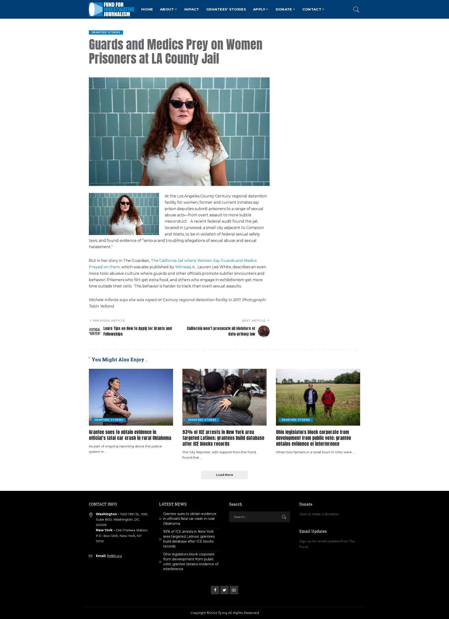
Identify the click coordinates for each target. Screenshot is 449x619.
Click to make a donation (319, 514)
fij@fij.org (114, 556)
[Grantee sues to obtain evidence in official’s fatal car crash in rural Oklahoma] (131, 397)
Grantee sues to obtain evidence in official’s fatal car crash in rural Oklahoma (130, 435)
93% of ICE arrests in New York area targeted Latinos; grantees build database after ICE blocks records (223, 437)
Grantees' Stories (106, 32)
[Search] (356, 9)
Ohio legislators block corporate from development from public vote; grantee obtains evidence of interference (313, 437)
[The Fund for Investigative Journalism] (111, 9)
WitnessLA (185, 267)
